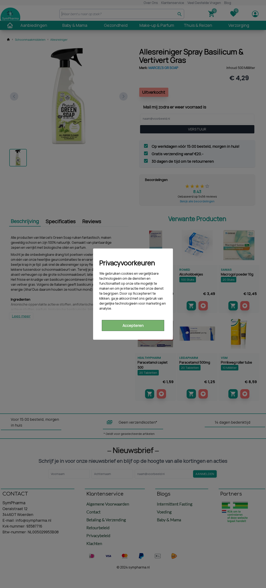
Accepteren (133, 325)
